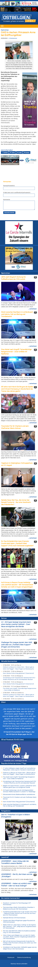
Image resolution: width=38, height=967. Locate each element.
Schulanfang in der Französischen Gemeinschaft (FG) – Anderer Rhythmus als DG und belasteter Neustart (19, 678)
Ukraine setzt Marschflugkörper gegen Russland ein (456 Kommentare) (19, 921)
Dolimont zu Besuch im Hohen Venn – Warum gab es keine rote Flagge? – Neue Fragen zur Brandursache (18, 667)
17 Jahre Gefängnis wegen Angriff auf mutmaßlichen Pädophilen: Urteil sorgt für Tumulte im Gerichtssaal (19, 769)
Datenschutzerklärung (24, 957)
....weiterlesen (32, 309)
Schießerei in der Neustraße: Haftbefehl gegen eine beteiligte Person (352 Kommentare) (20, 948)
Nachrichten (5, 30)
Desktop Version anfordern (19, 963)
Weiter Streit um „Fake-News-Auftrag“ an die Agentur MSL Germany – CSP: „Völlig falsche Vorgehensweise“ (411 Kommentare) (19, 926)
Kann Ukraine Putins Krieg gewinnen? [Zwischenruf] (18, 673)
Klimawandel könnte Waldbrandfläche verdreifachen (19, 794)
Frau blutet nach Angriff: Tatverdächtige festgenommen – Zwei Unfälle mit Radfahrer (19, 689)
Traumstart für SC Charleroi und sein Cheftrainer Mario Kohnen (19, 798)
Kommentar (6, 199)
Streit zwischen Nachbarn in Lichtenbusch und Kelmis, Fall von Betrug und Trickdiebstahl (20, 805)
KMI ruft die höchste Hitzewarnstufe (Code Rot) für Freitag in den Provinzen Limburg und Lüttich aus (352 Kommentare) (19, 942)
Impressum (10, 957)
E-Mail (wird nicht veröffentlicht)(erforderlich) (16, 192)
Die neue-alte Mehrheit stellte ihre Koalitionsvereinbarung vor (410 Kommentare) (19, 931)
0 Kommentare (13, 38)
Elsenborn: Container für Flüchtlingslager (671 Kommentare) (17, 903)
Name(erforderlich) (9, 185)
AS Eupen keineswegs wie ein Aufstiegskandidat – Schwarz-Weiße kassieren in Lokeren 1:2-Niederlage (19, 791)
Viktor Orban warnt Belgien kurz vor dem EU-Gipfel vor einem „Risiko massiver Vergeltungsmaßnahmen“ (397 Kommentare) (19, 936)
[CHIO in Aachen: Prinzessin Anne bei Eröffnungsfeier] (19, 50)
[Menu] (2, 26)
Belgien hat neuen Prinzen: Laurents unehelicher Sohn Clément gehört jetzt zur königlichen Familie (19, 786)
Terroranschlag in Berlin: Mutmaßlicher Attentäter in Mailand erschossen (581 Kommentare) (19, 908)
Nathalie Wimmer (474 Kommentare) (14, 917)
